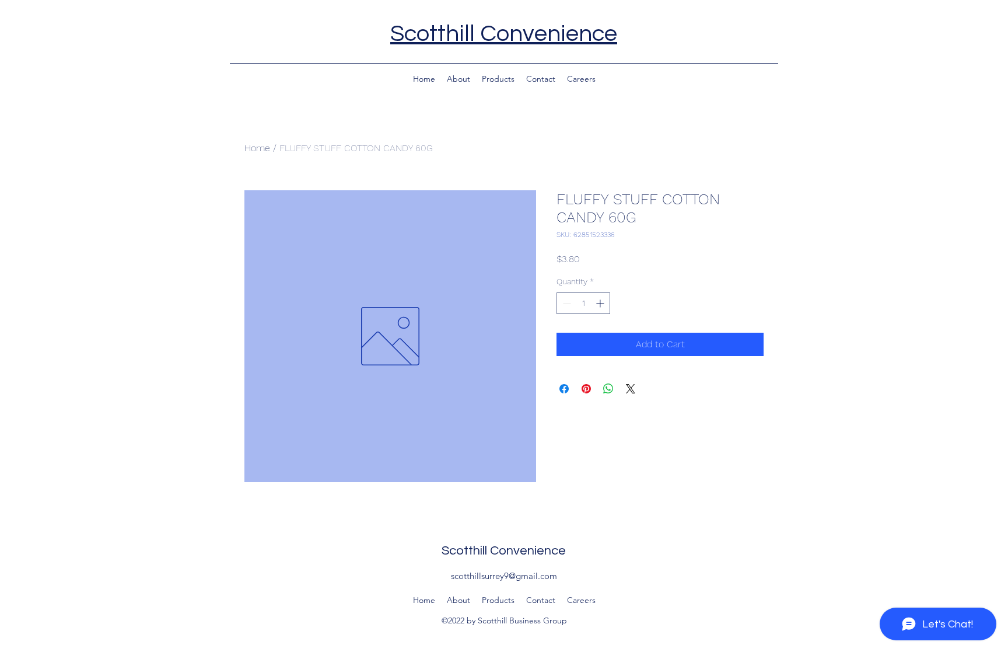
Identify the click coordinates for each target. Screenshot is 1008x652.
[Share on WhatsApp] (608, 389)
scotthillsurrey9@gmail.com (504, 575)
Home (257, 148)
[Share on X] (631, 389)
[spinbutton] (583, 303)
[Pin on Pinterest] (586, 389)
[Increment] (601, 303)
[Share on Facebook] (564, 389)
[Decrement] (565, 303)
